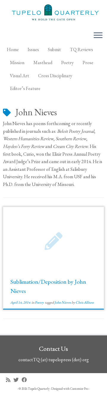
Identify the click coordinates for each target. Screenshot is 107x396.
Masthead (42, 62)
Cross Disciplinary (55, 75)
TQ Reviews (81, 49)
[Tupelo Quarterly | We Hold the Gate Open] (53, 13)
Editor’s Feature (25, 88)
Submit (54, 49)
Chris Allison (84, 302)
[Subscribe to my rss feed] (9, 380)
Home (13, 49)
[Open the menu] (98, 35)
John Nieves (63, 302)
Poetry (67, 62)
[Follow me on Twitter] (17, 380)
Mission (17, 62)
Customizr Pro (79, 388)
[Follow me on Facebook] (26, 380)
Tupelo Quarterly (39, 388)
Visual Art (19, 75)
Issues (33, 49)
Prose (88, 62)
